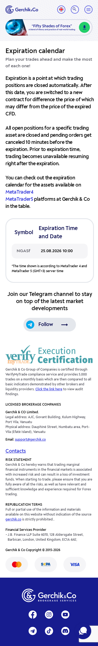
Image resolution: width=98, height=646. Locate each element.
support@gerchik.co (30, 439)
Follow (45, 324)
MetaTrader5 (19, 199)
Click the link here (48, 389)
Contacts (15, 451)
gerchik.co (13, 519)
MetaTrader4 (19, 192)
